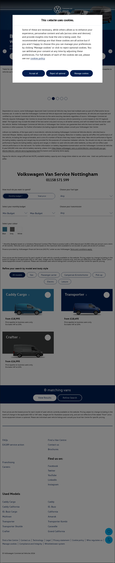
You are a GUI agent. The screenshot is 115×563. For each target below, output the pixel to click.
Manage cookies (81, 73)
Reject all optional (57, 73)
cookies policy (37, 58)
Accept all (33, 73)
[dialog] (57, 281)
